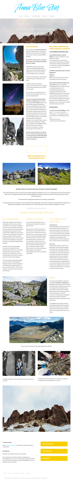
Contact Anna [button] (47, 451)
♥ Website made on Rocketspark (39, 478)
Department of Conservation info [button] (34, 149)
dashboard (17, 478)
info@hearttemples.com (10, 445)
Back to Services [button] (48, 443)
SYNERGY (51, 92)
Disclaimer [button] (46, 458)
